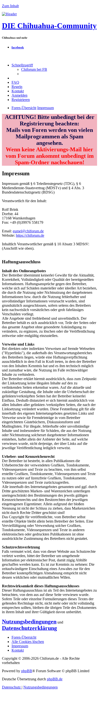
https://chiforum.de (30, 235)
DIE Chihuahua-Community (49, 25)
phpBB (26, 671)
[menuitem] (34, 69)
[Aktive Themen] (9, 14)
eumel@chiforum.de (28, 231)
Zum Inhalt (10, 6)
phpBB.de (54, 679)
